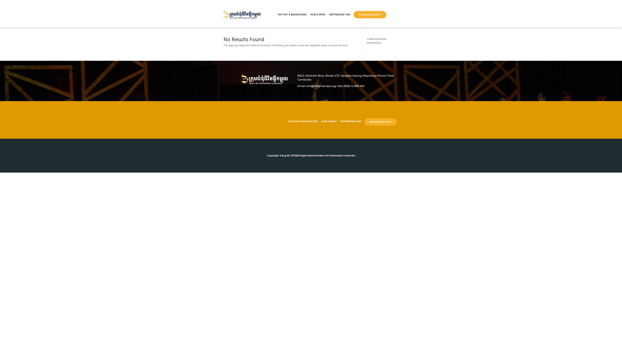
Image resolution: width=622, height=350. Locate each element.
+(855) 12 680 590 (353, 86)
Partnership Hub (339, 14)
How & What (318, 14)
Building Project (370, 14)
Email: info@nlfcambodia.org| (316, 86)
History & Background (292, 14)
